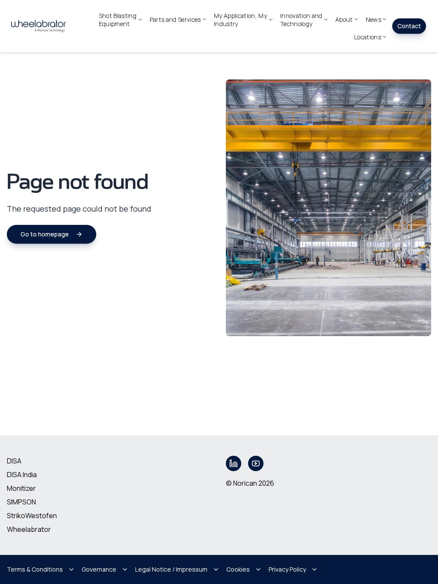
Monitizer (21, 488)
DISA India (22, 474)
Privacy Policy (287, 569)
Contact (409, 26)
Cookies (238, 569)
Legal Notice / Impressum (171, 569)
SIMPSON (21, 502)
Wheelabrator (29, 529)
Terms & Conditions (35, 569)
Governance (99, 569)
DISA (14, 461)
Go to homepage (45, 234)
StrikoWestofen (32, 515)
